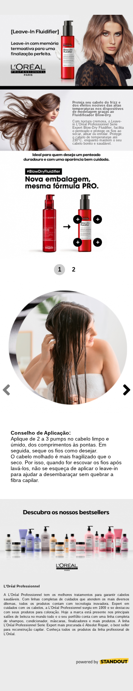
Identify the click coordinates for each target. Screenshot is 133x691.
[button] (59, 269)
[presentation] (6, 390)
